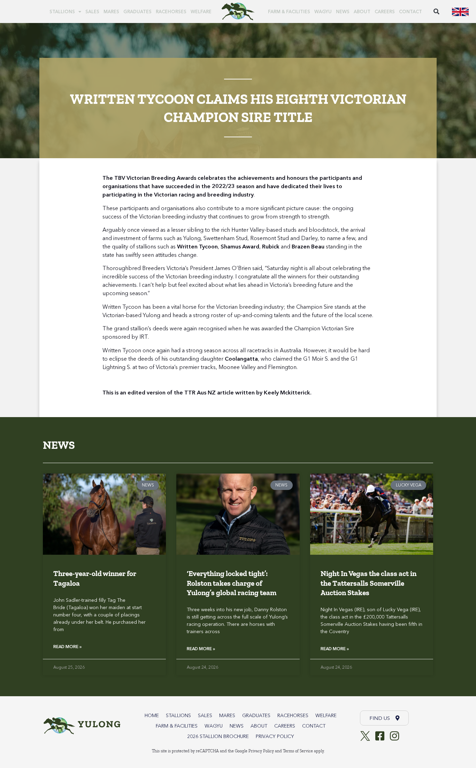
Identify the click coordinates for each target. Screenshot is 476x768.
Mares (111, 11)
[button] (436, 11)
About (362, 11)
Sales (92, 11)
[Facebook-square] (380, 736)
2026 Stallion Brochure (218, 736)
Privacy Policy (275, 736)
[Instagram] (394, 736)
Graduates (137, 11)
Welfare (201, 11)
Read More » (67, 646)
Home (152, 715)
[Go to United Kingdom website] (460, 11)
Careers (385, 11)
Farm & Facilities (289, 11)
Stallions (62, 11)
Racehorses (171, 11)
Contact (410, 11)
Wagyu (323, 11)
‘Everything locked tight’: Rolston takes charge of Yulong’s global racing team (231, 583)
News (343, 11)
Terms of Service (298, 750)
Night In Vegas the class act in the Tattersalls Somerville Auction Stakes (368, 583)
